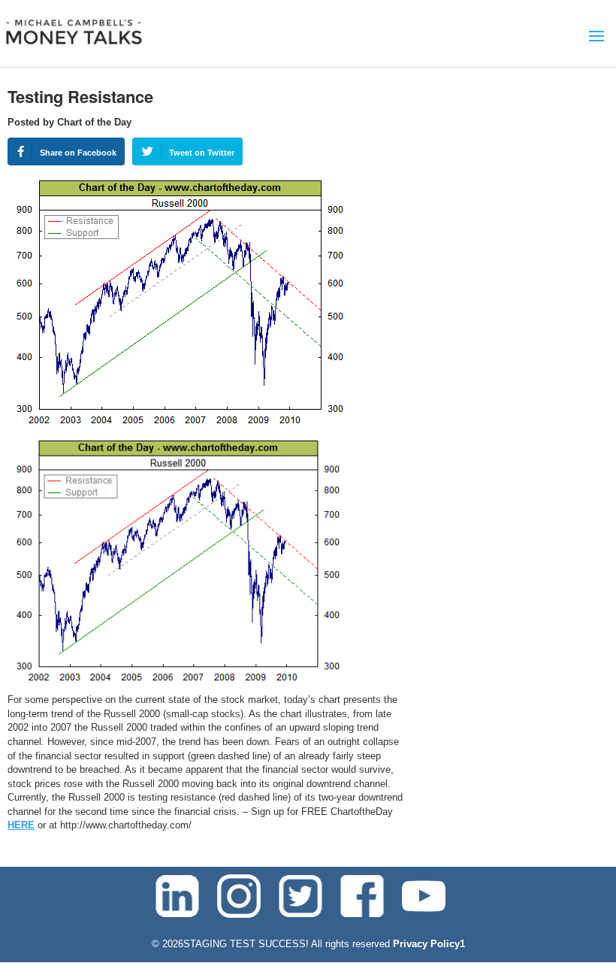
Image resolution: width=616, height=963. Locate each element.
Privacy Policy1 (429, 943)
